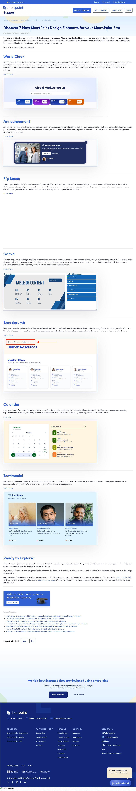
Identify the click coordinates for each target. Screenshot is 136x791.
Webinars (105, 741)
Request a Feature (81, 10)
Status (96, 2)
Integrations (63, 757)
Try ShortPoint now (16, 2)
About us (76, 733)
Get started (58, 694)
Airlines (39, 745)
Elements (61, 753)
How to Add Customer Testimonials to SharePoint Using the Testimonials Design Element (41, 626)
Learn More (8, 74)
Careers (75, 741)
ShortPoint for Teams (15, 737)
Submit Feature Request (111, 753)
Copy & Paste (63, 741)
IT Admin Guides (111, 737)
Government (41, 737)
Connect (61, 745)
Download (106, 2)
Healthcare (40, 741)
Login (128, 10)
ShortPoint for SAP (14, 741)
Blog (103, 749)
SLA (23, 765)
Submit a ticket (101, 10)
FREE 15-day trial (124, 577)
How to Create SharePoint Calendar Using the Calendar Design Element (35, 629)
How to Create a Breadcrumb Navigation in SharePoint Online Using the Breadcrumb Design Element (46, 624)
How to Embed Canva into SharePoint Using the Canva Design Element (35, 619)
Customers (76, 737)
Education (40, 733)
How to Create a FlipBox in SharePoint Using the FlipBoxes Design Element (36, 621)
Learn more (78, 694)
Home (5, 20)
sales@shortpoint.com (63, 718)
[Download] (64, 381)
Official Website (119, 2)
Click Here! (12, 602)
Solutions (14, 20)
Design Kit (62, 749)
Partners (75, 745)
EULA (30, 765)
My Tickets (116, 10)
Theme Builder (63, 737)
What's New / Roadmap (111, 745)
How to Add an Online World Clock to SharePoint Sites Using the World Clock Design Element (43, 616)
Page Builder (63, 733)
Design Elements (49, 20)
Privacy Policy (12, 765)
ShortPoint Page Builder (30, 20)
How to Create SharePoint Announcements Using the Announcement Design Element (40, 631)
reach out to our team (46, 580)
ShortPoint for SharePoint (17, 733)
